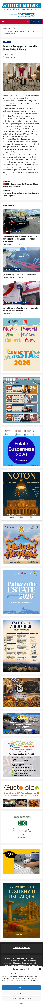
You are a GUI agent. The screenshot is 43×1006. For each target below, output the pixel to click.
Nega (22, 993)
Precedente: (20, 184)
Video (38, 21)
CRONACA (9, 231)
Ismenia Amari (8, 54)
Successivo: (21, 193)
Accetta (21, 988)
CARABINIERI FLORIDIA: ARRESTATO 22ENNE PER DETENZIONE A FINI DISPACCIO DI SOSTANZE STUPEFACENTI (21, 239)
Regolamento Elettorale (21, 947)
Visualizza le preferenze (21, 999)
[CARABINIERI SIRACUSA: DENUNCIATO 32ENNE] (21, 259)
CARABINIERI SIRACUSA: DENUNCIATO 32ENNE (20, 274)
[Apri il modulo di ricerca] (28, 21)
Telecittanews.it (7, 244)
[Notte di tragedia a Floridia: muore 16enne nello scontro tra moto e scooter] (21, 293)
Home (21, 1003)
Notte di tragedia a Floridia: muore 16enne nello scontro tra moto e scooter (20, 309)
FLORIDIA (7, 42)
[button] (40, 969)
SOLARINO (25, 303)
